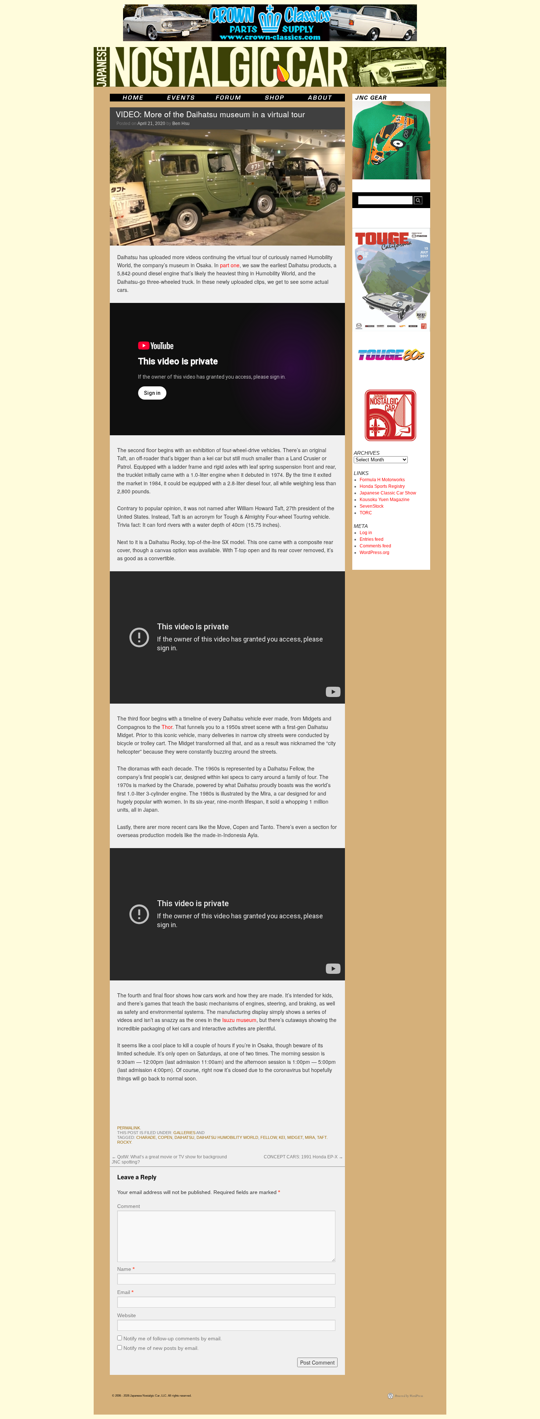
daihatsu (184, 1137)
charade (146, 1137)
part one (230, 265)
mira (310, 1137)
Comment (128, 1206)
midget (295, 1137)
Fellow (268, 1137)
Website (126, 1315)
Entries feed (372, 539)
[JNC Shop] (274, 97)
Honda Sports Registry (382, 486)
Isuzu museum (239, 1019)
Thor (167, 726)
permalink (128, 1128)
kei (282, 1137)
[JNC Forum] (229, 97)
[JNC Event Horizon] (181, 97)
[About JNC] (320, 97)
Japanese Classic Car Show (388, 493)
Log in (366, 532)
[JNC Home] (133, 97)
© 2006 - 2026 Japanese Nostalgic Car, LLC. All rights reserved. (151, 1395)
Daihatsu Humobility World (227, 1137)
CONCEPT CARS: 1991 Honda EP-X (303, 1156)
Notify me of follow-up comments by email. (172, 1338)
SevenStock (372, 506)
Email (125, 1292)
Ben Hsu (181, 123)
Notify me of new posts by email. (161, 1348)
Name (125, 1269)
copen (165, 1137)
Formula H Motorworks (382, 479)
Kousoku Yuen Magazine (385, 499)
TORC (366, 512)
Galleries (184, 1132)
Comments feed (375, 545)
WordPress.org (374, 552)
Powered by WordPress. (409, 1396)
